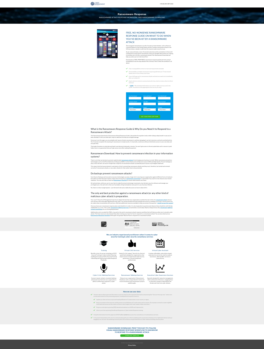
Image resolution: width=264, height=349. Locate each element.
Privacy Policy (132, 345)
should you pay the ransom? (165, 203)
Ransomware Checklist (120, 180)
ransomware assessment (134, 178)
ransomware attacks (127, 160)
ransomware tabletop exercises (120, 207)
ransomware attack (161, 200)
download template (132, 335)
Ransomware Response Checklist (100, 215)
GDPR (132, 85)
